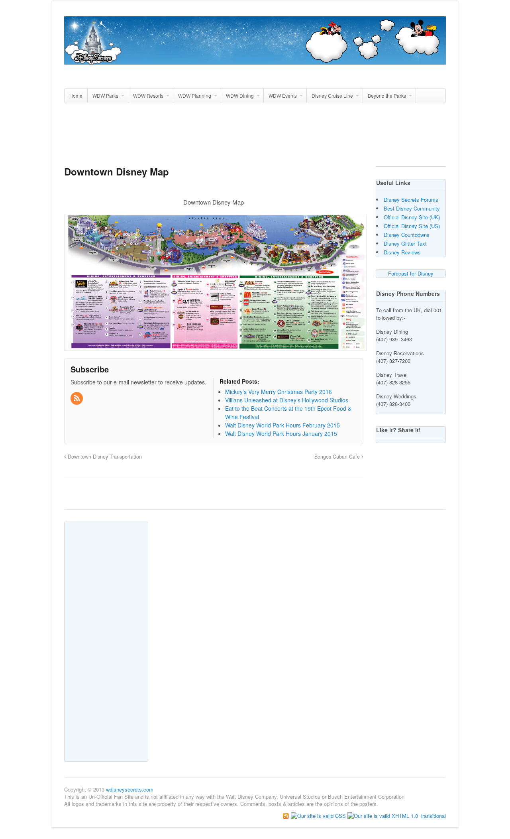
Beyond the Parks (387, 95)
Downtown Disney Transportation (104, 456)
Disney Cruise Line (332, 95)
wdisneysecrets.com (129, 789)
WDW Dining (240, 95)
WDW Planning (194, 95)
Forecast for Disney (411, 273)
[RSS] (77, 398)
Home (75, 95)
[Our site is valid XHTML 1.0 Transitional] (396, 815)
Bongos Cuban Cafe (337, 456)
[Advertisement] (255, 138)
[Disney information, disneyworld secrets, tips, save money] (255, 60)
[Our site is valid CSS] (319, 815)
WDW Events (283, 95)
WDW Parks (105, 95)
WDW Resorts (148, 95)
